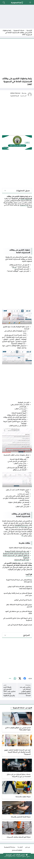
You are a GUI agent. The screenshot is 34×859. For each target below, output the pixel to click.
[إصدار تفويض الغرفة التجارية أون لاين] (17, 625)
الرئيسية (29, 30)
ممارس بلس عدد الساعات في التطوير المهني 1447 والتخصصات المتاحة (25, 691)
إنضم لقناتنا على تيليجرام (15, 855)
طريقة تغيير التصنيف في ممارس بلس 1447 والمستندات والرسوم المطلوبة (9, 691)
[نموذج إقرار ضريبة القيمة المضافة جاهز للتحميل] (17, 605)
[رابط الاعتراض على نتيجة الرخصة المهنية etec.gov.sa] (17, 581)
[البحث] (4, 2)
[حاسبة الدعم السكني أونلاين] (17, 600)
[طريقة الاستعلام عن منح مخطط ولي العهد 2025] (17, 612)
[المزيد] (10, 678)
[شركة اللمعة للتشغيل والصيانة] (17, 810)
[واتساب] (14, 678)
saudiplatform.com (21, 525)
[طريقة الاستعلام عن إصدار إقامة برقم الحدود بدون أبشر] (17, 594)
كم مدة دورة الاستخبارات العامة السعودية (16, 553)
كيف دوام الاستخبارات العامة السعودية (17, 551)
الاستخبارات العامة (26, 198)
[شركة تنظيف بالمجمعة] (17, 790)
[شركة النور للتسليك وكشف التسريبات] (17, 830)
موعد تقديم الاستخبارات (21, 559)
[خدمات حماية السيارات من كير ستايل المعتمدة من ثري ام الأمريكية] (17, 769)
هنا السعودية (24, 205)
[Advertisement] (17, 58)
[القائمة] (30, 2)
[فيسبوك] (24, 678)
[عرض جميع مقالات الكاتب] (30, 94)
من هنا (14, 267)
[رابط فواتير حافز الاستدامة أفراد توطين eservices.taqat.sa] (17, 587)
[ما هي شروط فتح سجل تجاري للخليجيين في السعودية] (17, 619)
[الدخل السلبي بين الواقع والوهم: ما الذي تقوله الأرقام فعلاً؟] (17, 722)
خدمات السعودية (19, 30)
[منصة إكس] (19, 678)
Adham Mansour (15, 93)
